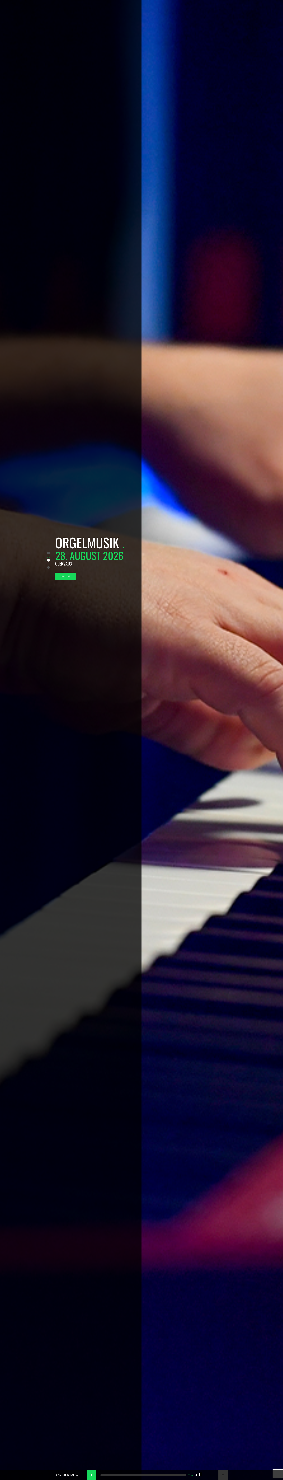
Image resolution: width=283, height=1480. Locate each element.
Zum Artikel (65, 576)
